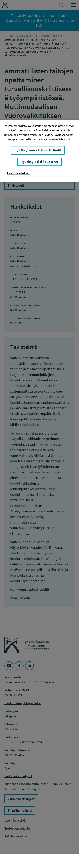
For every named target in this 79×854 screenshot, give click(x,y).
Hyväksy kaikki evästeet (40, 162)
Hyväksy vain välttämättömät (37, 150)
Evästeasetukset (18, 173)
